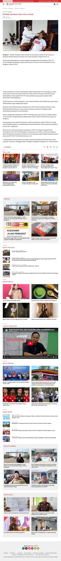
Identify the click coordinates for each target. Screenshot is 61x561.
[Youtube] (32, 548)
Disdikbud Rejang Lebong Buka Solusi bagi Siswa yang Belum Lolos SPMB (42, 486)
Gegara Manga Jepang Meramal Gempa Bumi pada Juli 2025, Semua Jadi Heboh (43, 238)
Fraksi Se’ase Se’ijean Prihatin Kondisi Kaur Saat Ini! (25, 266)
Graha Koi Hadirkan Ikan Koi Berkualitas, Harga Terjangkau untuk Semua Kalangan (34, 437)
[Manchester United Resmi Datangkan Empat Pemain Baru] (16, 394)
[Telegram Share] (54, 147)
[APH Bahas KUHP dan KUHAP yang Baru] (17, 524)
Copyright (19, 553)
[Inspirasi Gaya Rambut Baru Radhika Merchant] (44, 310)
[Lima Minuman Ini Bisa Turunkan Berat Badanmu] (44, 291)
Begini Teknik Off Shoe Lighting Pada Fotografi (15, 319)
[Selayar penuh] (56, 357)
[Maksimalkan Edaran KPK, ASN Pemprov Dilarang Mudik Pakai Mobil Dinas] (49, 176)
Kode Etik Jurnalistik (38, 553)
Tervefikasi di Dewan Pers (42, 554)
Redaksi (6, 553)
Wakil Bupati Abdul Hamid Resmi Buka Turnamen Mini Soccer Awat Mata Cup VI (44, 404)
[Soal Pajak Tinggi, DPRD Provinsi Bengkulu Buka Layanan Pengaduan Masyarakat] (17, 229)
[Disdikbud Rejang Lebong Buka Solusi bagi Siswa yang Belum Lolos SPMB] (44, 477)
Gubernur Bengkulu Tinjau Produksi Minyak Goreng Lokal (30, 183)
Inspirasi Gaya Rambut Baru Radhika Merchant (43, 319)
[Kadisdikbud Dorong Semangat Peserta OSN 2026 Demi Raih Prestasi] (17, 477)
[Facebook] (23, 548)
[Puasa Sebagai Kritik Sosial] (6, 253)
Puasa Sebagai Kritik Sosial (19, 251)
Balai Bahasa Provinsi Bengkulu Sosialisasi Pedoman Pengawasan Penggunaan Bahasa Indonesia (43, 218)
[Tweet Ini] (47, 147)
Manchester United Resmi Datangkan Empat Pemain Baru (14, 404)
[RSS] (38, 548)
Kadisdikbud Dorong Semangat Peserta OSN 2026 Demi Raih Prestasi (16, 486)
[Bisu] (53, 357)
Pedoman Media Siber (51, 553)
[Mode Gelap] (55, 4)
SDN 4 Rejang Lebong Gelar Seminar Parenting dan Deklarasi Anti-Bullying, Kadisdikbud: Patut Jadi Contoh (43, 466)
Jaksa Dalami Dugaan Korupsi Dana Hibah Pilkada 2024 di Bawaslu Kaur (42, 513)
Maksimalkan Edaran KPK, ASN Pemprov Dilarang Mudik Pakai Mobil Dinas (49, 184)
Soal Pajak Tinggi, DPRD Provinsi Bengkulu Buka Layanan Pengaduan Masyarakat (16, 238)
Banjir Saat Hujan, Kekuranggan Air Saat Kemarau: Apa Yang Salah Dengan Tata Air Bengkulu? (15, 218)
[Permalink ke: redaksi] (4, 17)
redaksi (7, 17)
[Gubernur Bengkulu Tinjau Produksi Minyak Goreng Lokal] (30, 176)
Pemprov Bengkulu (7, 11)
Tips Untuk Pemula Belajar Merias (11, 300)
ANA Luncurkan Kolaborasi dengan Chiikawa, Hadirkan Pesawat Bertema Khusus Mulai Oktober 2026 (35, 416)
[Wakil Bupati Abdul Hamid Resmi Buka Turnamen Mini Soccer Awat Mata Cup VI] (44, 394)
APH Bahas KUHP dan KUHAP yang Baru (14, 532)
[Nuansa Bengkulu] (13, 4)
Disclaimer (12, 553)
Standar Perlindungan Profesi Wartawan (23, 554)
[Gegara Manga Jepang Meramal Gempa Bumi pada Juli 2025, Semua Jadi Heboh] (44, 229)
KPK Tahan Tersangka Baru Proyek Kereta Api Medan (43, 533)
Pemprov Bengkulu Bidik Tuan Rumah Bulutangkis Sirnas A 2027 (16, 382)
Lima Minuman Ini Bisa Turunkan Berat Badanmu (44, 300)
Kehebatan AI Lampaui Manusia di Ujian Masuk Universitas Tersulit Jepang (31, 423)
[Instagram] (29, 548)
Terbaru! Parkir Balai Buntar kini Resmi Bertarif (16, 513)
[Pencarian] (57, 4)
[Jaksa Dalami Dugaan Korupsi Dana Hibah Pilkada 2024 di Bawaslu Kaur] (44, 504)
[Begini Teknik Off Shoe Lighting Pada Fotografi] (16, 310)
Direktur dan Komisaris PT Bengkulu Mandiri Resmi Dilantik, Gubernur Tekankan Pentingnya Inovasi (30, 166)
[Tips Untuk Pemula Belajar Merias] (16, 291)
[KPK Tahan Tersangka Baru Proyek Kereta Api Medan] (44, 524)
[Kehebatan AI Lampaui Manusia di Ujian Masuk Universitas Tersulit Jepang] (6, 424)
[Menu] (4, 4)
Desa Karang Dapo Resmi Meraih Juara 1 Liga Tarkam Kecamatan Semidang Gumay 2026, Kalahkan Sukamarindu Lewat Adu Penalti (43, 383)
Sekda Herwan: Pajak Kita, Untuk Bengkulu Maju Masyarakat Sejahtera (10, 184)
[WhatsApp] (35, 548)
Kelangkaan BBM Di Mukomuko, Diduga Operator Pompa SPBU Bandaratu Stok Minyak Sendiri (35, 273)
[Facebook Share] (44, 147)
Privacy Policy (27, 553)
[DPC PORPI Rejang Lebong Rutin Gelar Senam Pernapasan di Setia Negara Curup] (6, 432)
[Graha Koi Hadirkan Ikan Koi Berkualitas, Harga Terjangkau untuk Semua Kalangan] (6, 439)
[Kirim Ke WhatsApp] (57, 147)
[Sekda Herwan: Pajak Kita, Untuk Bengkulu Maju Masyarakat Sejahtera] (11, 176)
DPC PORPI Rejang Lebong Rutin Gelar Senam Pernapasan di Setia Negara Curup (33, 430)
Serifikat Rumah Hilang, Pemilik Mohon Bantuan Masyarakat (37, 1)
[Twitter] (26, 548)
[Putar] (5, 357)
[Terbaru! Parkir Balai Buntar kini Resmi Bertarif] (17, 504)
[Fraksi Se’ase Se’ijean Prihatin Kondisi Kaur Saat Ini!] (6, 267)
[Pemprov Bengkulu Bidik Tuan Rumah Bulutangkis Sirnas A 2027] (16, 373)
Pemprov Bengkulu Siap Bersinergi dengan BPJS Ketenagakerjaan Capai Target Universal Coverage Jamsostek (49, 166)
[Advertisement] (30, 78)
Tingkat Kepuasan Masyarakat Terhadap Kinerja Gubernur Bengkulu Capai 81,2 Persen (11, 166)
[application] (30, 343)
